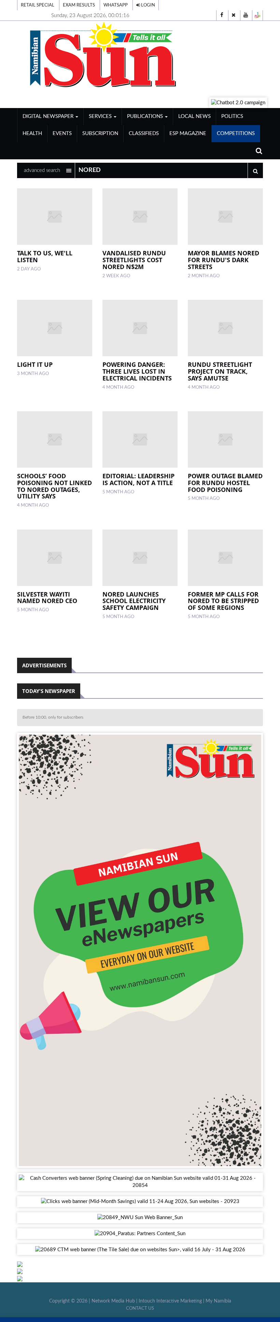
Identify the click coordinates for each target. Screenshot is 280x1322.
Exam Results (79, 5)
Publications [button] (145, 116)
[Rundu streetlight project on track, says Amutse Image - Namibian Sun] (225, 328)
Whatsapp (115, 5)
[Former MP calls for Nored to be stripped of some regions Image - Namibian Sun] (225, 558)
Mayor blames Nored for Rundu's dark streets (223, 260)
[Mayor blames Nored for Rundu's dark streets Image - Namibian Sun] (225, 216)
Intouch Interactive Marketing (170, 1301)
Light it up (35, 364)
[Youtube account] (245, 15)
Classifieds (144, 133)
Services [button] (101, 116)
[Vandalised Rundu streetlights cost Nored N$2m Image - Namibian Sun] (140, 216)
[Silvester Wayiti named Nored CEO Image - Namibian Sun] (54, 558)
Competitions (236, 133)
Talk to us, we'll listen (44, 256)
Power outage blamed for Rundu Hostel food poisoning (225, 483)
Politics (232, 116)
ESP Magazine (187, 133)
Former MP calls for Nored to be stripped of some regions (223, 601)
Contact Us (140, 1308)
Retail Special (37, 5)
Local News (194, 116)
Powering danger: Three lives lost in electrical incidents (137, 371)
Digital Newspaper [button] (49, 116)
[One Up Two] (257, 15)
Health (32, 133)
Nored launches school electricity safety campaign (134, 601)
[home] (140, 54)
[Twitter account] (233, 15)
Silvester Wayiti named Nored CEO (47, 597)
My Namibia (218, 1301)
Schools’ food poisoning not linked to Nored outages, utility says (54, 486)
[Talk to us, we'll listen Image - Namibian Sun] (54, 216)
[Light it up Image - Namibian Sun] (54, 328)
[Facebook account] (221, 15)
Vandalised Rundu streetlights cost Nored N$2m (134, 260)
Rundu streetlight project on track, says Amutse (220, 371)
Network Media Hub (113, 1301)
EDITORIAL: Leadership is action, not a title (138, 479)
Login (147, 5)
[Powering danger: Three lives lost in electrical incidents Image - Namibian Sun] (140, 328)
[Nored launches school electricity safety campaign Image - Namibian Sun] (140, 558)
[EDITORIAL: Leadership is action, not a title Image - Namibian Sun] (140, 439)
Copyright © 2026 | (70, 1301)
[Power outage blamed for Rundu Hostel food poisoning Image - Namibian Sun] (225, 439)
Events (62, 133)
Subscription (100, 133)
